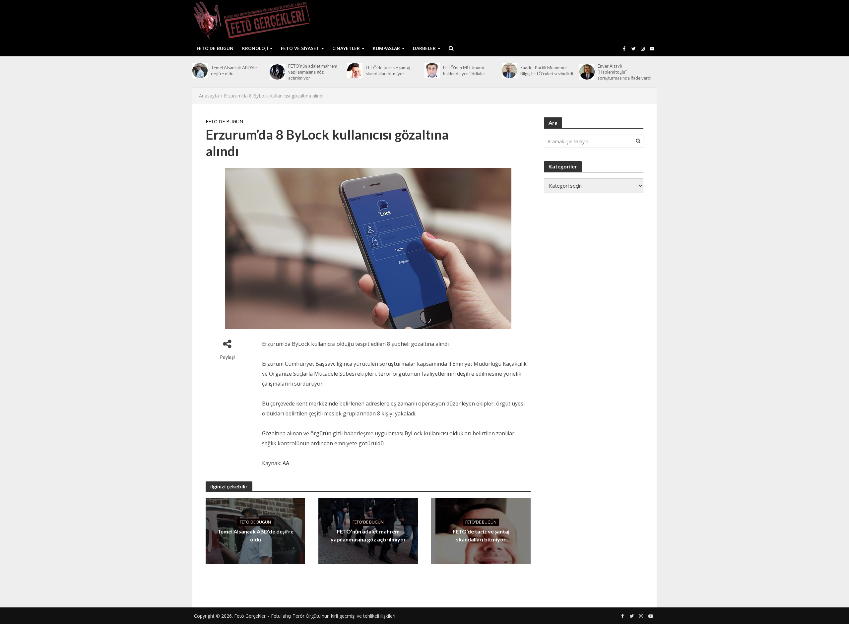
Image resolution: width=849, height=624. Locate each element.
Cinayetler (346, 48)
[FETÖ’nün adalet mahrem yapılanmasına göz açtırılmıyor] (277, 72)
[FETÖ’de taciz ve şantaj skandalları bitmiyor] (354, 70)
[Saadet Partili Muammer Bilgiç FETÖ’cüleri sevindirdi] (509, 70)
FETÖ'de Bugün (224, 121)
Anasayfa (209, 96)
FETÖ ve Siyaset (300, 48)
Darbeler (424, 48)
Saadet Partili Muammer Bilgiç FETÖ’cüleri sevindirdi (546, 70)
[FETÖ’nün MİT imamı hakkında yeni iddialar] (432, 70)
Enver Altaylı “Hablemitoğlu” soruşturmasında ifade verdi (624, 72)
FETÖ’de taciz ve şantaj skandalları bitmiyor (388, 70)
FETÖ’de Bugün (215, 48)
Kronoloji (255, 48)
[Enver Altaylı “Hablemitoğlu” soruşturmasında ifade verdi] (587, 72)
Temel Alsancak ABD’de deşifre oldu (234, 70)
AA (286, 463)
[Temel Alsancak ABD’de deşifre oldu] (200, 70)
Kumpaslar (386, 48)
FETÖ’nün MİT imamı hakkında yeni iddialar (464, 70)
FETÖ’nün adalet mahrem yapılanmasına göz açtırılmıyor (312, 72)
